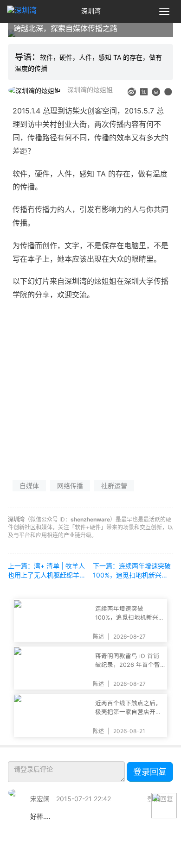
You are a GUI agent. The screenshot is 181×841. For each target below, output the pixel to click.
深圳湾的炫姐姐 (90, 90)
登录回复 (150, 772)
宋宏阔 (40, 799)
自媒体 (29, 486)
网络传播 (70, 486)
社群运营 (114, 486)
